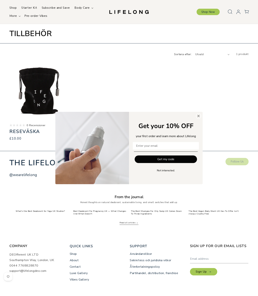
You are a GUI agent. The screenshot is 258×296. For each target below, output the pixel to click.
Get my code (165, 159)
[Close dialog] (198, 116)
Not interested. (166, 170)
